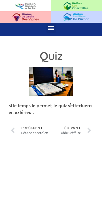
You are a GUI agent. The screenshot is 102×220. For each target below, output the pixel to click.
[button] (51, 28)
